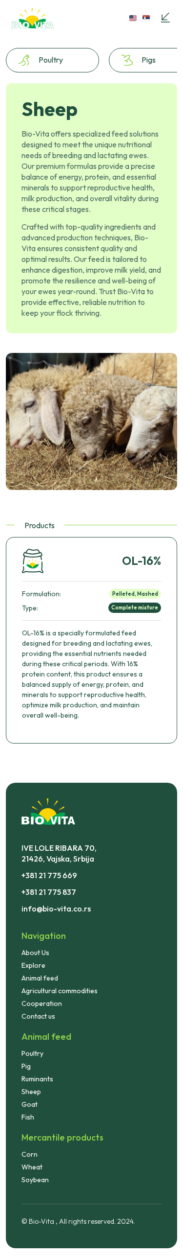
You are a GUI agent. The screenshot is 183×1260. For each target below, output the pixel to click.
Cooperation (41, 1003)
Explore (33, 965)
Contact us (38, 1016)
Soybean (35, 1179)
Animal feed (39, 978)
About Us (35, 952)
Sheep (31, 1091)
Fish (27, 1117)
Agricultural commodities (59, 990)
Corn (29, 1154)
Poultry (32, 1053)
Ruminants (37, 1078)
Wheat (31, 1167)
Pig (26, 1066)
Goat (29, 1104)
